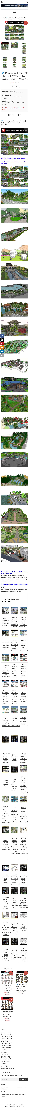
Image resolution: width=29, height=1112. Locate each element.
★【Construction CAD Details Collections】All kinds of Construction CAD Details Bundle (23, 955)
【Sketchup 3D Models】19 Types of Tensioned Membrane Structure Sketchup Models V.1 (14, 671)
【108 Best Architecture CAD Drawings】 (14, 757)
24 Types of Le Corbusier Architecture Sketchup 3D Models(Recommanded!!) (8, 622)
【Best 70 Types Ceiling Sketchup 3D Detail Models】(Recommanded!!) (15, 645)
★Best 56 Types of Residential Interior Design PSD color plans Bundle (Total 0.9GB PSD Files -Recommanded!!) (24, 845)
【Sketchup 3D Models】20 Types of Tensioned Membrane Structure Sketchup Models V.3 (5, 697)
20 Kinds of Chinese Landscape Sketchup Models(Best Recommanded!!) (6, 845)
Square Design (4, 1063)
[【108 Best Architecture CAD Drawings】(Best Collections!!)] (14, 738)
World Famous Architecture (7, 1068)
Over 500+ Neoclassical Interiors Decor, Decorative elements (23, 879)
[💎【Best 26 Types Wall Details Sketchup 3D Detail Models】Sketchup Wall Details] (7, 1003)
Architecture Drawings (6, 1042)
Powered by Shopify (20, 1106)
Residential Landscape (6, 1059)
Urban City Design (5, 1061)
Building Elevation (5, 1049)
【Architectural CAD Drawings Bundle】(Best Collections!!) (6, 757)
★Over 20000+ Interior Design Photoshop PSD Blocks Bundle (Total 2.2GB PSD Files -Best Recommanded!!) (24, 784)
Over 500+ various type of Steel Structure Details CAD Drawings (6, 879)
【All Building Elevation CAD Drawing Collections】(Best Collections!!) (5, 903)
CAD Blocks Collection (6, 1036)
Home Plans (4, 1052)
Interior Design (4, 1050)
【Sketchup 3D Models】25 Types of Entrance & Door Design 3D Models (23, 697)
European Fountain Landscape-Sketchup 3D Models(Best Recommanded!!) (6, 721)
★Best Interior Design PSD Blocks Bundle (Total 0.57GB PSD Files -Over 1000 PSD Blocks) (14, 814)
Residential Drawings (6, 1058)
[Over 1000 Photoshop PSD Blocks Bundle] (5, 769)
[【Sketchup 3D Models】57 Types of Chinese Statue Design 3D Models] (7, 977)
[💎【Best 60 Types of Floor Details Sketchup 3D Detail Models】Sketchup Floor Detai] (22, 977)
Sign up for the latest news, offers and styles (12, 1075)
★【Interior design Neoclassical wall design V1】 (23, 928)
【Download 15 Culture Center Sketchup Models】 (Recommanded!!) (15, 721)
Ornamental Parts (5, 1043)
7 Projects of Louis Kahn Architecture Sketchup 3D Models (5, 645)
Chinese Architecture (6, 1065)
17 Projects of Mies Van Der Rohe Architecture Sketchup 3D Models (23, 622)
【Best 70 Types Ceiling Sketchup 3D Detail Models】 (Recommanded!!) (15, 879)
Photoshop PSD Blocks (7, 1038)
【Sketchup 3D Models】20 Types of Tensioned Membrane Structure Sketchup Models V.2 (23, 671)
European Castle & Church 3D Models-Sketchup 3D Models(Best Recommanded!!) (24, 645)
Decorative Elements (6, 1045)
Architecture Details (6, 1047)
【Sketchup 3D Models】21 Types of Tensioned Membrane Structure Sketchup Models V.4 (14, 697)
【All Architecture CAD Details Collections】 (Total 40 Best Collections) (14, 785)
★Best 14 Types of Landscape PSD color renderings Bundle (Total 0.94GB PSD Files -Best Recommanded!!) (24, 815)
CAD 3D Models (5, 1040)
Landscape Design (5, 1056)
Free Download (4, 1067)
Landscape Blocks (5, 1054)
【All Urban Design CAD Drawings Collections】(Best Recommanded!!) (24, 903)
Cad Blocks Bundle (5, 1033)
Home (3, 17)
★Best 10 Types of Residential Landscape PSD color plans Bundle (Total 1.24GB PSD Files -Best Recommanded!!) (15, 845)
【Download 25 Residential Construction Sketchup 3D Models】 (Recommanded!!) (6, 671)
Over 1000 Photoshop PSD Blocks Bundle (6, 783)
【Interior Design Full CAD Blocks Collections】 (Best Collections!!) (23, 757)
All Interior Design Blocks (7, 1034)
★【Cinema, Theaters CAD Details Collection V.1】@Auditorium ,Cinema (14, 928)
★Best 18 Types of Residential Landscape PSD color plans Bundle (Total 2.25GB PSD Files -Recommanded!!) (6, 814)
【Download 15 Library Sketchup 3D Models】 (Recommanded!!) (24, 721)
